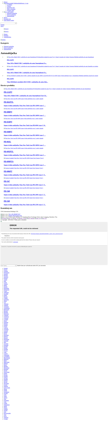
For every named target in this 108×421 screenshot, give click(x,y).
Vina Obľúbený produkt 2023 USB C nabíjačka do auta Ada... (27, 82)
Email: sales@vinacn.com (15, 215)
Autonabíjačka (7, 37)
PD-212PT (10, 60)
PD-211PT (10, 69)
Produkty (6, 35)
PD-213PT (10, 79)
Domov (6, 34)
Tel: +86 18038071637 (14, 214)
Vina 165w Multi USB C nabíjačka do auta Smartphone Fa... (27, 63)
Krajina (2, 24)
